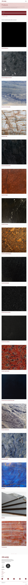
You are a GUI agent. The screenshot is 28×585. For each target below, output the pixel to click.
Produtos (3, 571)
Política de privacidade (24, 582)
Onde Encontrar (3, 572)
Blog (2, 574)
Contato (2, 575)
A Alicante (3, 573)
